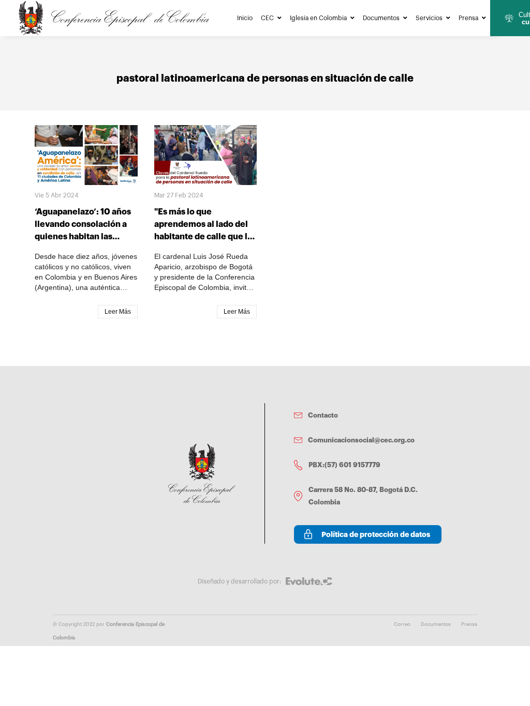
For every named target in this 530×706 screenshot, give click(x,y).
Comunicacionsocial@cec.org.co (361, 440)
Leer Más (118, 311)
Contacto (323, 415)
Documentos (381, 18)
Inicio (245, 18)
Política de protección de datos (375, 534)
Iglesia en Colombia (318, 18)
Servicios (429, 18)
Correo (402, 624)
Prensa (468, 18)
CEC (267, 18)
